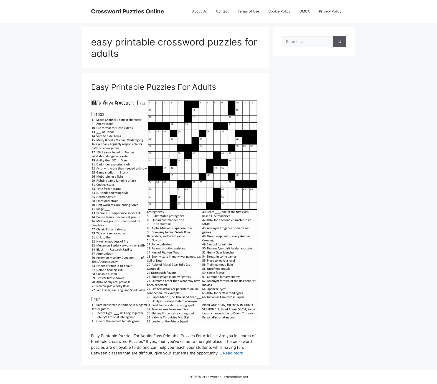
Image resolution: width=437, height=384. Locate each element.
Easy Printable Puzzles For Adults (153, 87)
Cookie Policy (279, 11)
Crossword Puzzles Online (127, 11)
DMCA (305, 11)
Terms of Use (248, 11)
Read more (233, 353)
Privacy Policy (330, 11)
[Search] (339, 41)
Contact (222, 11)
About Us (199, 11)
